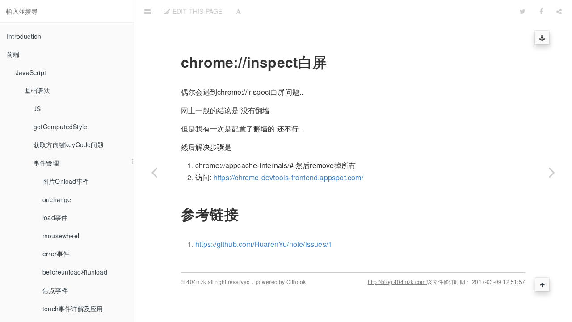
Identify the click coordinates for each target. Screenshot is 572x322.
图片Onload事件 (65, 181)
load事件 (54, 217)
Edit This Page (196, 11)
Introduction (24, 36)
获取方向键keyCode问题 (69, 144)
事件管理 (46, 162)
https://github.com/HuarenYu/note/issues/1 (263, 244)
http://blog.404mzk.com (397, 281)
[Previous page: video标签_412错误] (154, 172)
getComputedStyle (60, 126)
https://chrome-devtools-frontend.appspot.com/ (288, 177)
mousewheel (60, 235)
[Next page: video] (552, 172)
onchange (57, 199)
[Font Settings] (238, 11)
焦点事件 (55, 290)
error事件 (55, 253)
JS (37, 108)
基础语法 (37, 90)
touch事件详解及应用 (72, 308)
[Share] (559, 11)
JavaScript (31, 72)
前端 (13, 54)
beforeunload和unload (74, 271)
